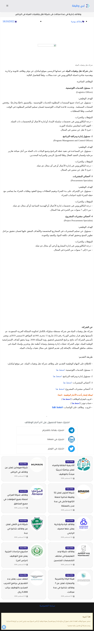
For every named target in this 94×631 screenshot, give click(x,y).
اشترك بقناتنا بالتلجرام (53, 430)
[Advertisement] (47, 34)
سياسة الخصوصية (47, 606)
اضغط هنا (60, 370)
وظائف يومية (76, 22)
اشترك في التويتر (56, 449)
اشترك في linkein (55, 440)
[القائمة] (7, 6)
